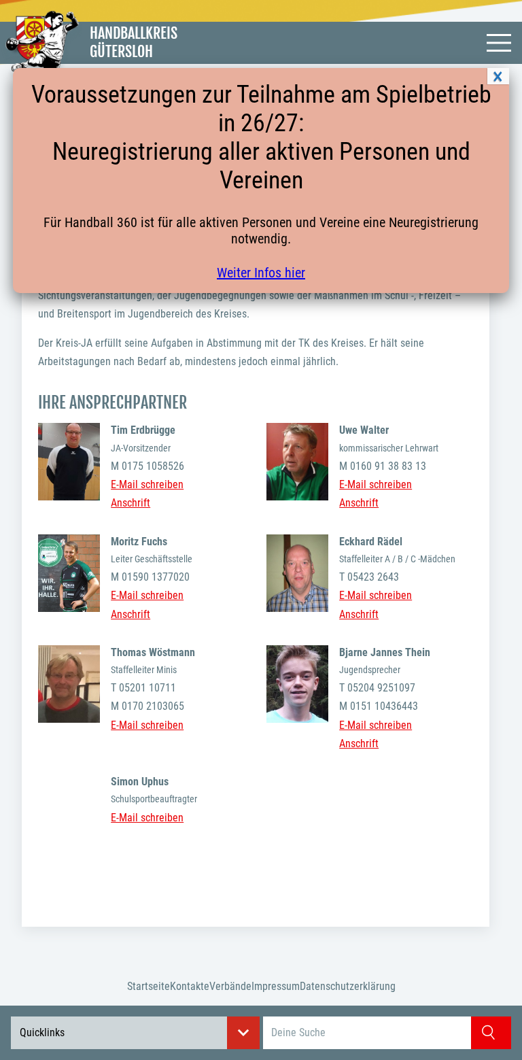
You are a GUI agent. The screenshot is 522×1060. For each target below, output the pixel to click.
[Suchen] (491, 1032)
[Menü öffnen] (499, 43)
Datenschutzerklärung (348, 986)
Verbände (230, 986)
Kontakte (189, 986)
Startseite (148, 986)
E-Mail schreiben (147, 484)
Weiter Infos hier (261, 272)
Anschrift (130, 502)
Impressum (275, 986)
